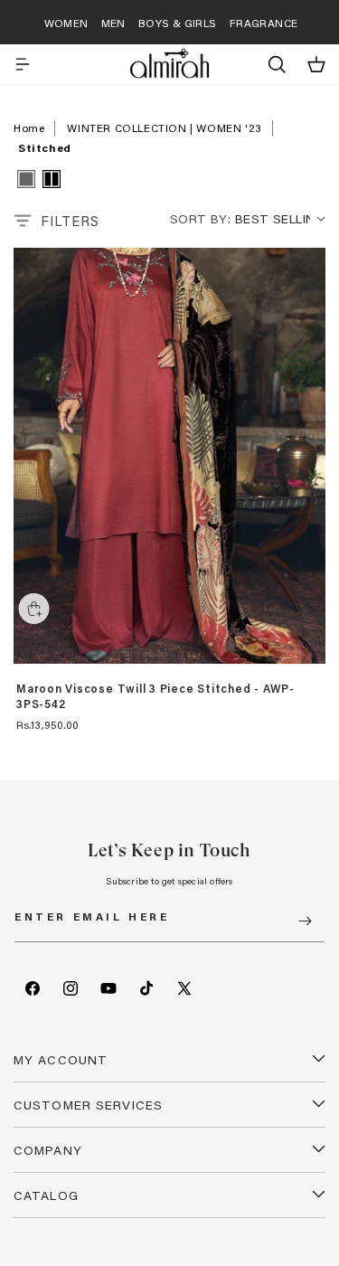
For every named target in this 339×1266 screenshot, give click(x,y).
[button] (22, 64)
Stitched (44, 147)
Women (66, 22)
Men (113, 22)
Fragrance (264, 22)
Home (29, 127)
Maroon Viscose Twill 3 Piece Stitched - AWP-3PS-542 (155, 697)
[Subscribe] (305, 921)
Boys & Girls (177, 22)
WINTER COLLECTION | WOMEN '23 (164, 127)
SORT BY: (200, 218)
